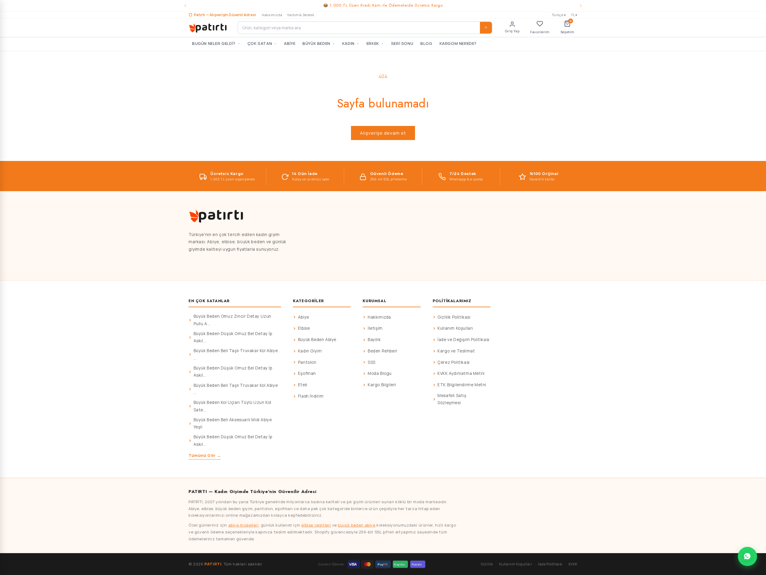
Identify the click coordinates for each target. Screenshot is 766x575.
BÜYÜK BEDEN (316, 43)
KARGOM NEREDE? (458, 43)
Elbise (304, 328)
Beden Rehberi (382, 351)
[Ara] (486, 28)
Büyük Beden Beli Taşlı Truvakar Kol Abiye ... (236, 354)
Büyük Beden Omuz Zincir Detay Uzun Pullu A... (232, 320)
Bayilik (374, 339)
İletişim (375, 328)
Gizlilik (487, 564)
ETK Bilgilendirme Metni (461, 384)
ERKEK (373, 43)
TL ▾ (574, 15)
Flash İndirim (311, 396)
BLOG (426, 43)
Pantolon (307, 362)
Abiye (303, 317)
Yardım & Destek (300, 15)
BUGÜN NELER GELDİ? (213, 43)
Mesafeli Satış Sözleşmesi (451, 399)
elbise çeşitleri (316, 525)
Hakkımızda (272, 15)
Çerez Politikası (453, 362)
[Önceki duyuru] (185, 5)
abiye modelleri (243, 525)
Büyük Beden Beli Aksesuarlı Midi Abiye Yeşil (233, 423)
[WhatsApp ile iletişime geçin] (747, 556)
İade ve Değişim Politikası (463, 339)
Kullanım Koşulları (455, 328)
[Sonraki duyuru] (580, 5)
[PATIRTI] (208, 27)
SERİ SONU (402, 43)
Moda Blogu (380, 373)
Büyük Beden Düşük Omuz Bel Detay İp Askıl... (233, 337)
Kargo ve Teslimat (456, 351)
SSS (372, 362)
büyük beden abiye (356, 525)
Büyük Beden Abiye (317, 339)
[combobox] (365, 28)
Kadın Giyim (310, 351)
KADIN (348, 43)
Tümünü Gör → (205, 455)
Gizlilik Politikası (453, 317)
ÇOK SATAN (259, 43)
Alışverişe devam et (383, 133)
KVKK (573, 564)
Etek (302, 384)
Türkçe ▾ (559, 15)
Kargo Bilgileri (382, 384)
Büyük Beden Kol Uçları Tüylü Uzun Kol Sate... (232, 406)
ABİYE (289, 43)
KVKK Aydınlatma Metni (461, 373)
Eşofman (307, 373)
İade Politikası (550, 564)
